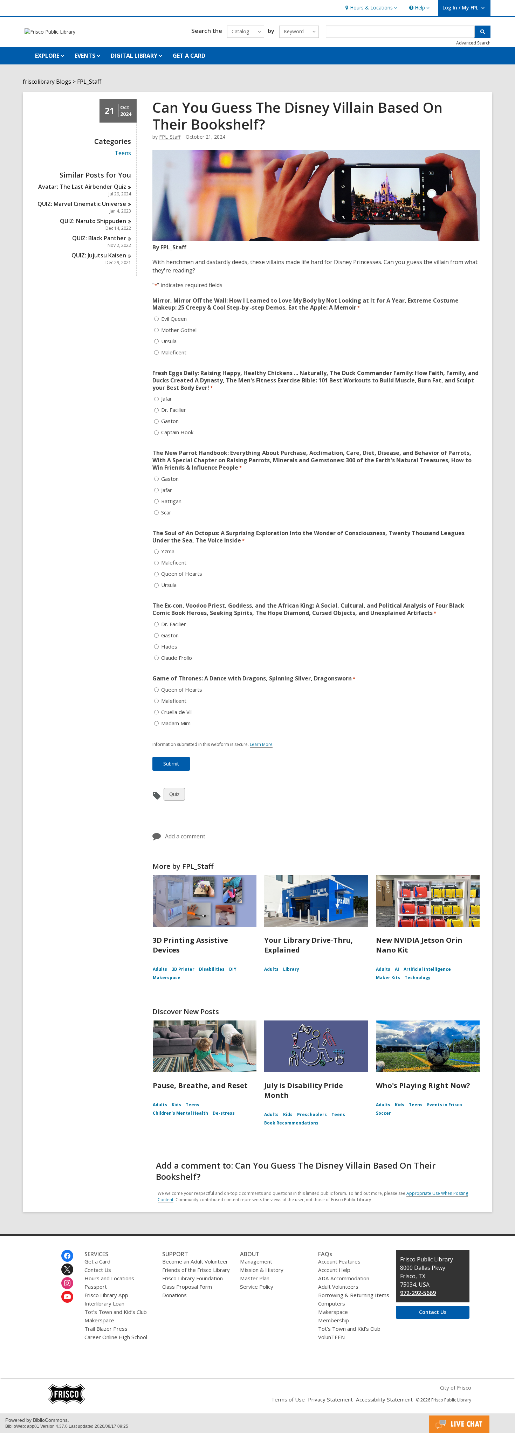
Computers (331, 1303)
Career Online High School (115, 1337)
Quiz (175, 795)
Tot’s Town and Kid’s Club (115, 1311)
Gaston (170, 421)
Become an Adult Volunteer (195, 1261)
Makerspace (166, 978)
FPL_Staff (89, 81)
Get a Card (97, 1261)
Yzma (167, 551)
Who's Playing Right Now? (423, 1085)
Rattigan (171, 501)
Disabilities (212, 969)
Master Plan (254, 1278)
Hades (169, 646)
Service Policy (256, 1286)
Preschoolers (312, 1114)
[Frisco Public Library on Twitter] (67, 1269)
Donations (174, 1295)
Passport (95, 1286)
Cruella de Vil (176, 712)
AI (397, 969)
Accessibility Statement (384, 1399)
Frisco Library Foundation (192, 1278)
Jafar (166, 398)
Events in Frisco (444, 1105)
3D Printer (183, 969)
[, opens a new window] (66, 1402)
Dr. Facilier (173, 410)
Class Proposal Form (187, 1286)
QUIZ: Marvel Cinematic (81, 204)
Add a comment (185, 836)
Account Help (334, 1269)
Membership (333, 1320)
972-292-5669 (418, 1293)
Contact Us (97, 1269)
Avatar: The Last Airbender (82, 187)
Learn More (261, 744)
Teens (123, 153)
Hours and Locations (109, 1278)
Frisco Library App (106, 1295)
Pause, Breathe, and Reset (200, 1085)
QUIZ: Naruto (93, 221)
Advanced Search (473, 43)
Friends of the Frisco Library (196, 1269)
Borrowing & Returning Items (353, 1295)
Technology (418, 978)
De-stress (224, 1113)
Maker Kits (388, 978)
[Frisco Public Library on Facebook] (67, 1256)
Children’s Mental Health (180, 1113)
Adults (160, 969)
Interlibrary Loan (104, 1303)
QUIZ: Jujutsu (98, 255)
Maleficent (173, 352)
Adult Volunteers (338, 1286)
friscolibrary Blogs (47, 81)
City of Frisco (455, 1387)
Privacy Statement (330, 1399)
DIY (232, 969)
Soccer (383, 1113)
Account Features (339, 1261)
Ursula (169, 341)
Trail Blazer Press (106, 1328)
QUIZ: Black (99, 238)
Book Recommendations (291, 1123)
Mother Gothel (179, 330)
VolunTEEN (331, 1337)
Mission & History (261, 1269)
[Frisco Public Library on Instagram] (67, 1283)
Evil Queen (174, 319)
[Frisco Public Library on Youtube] (67, 1297)
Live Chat (459, 1424)
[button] (370, 8)
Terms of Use (288, 1399)
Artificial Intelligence (427, 969)
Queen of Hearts (181, 573)
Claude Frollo (176, 658)
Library (291, 969)
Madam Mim (176, 723)
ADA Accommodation (343, 1278)
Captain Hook (177, 432)
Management (256, 1261)
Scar (166, 512)
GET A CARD (189, 56)
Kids (176, 1105)
